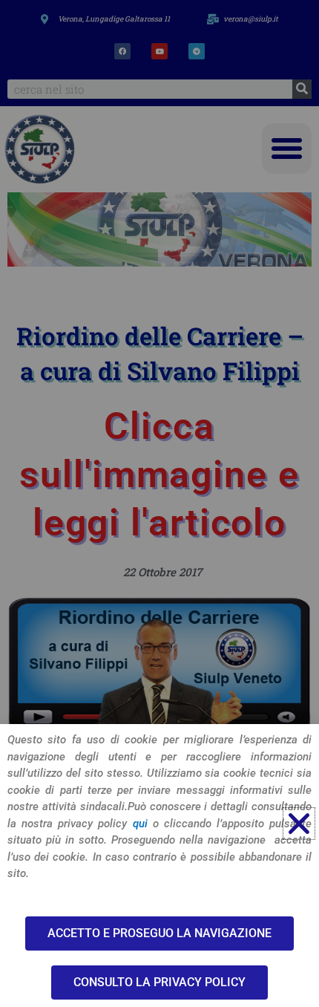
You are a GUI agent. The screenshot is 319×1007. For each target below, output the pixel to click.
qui (140, 823)
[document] (159, 503)
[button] (299, 823)
